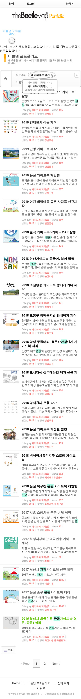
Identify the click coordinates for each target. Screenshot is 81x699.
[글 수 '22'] (6, 79)
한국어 (69, 3)
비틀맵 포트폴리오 (12, 32)
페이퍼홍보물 (42, 75)
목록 (10, 650)
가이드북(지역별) (39, 86)
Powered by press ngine (23, 693)
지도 (20, 75)
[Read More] (40, 102)
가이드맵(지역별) (40, 82)
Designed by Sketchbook (59, 693)
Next (55, 663)
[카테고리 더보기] (76, 75)
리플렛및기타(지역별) (39, 89)
